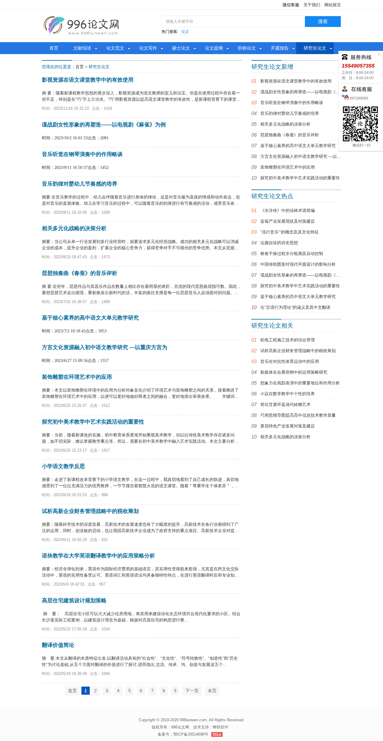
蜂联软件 (220, 727)
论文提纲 (214, 48)
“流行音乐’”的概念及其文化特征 (289, 232)
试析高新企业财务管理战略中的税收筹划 (298, 350)
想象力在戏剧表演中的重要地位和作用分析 (300, 383)
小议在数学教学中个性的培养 (287, 393)
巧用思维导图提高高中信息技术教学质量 (298, 415)
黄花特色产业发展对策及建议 (287, 426)
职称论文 (247, 48)
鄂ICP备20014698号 (190, 734)
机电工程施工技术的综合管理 (287, 339)
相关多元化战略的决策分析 (285, 124)
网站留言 (332, 4)
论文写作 (148, 48)
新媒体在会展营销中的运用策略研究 (293, 372)
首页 (53, 48)
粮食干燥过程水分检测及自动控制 (291, 253)
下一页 (192, 690)
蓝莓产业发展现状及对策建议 (287, 221)
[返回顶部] (338, 660)
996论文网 (180, 727)
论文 (185, 31)
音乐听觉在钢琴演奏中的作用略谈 (291, 102)
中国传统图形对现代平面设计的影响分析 (298, 264)
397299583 (358, 98)
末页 (212, 690)
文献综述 (82, 48)
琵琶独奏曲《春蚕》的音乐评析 (289, 134)
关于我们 (311, 4)
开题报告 (280, 48)
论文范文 (115, 48)
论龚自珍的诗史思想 (279, 242)
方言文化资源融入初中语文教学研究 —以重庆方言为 (309, 156)
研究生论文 (315, 48)
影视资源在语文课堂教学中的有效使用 (296, 81)
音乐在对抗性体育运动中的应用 (289, 361)
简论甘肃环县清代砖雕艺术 (285, 404)
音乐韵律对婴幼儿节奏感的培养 (289, 113)
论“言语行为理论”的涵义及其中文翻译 (295, 307)
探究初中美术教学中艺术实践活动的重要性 (300, 177)
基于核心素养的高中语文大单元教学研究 (298, 145)
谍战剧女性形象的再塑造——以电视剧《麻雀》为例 (308, 91)
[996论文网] (82, 25)
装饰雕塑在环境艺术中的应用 (287, 167)
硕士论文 (181, 48)
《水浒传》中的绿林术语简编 (287, 210)
